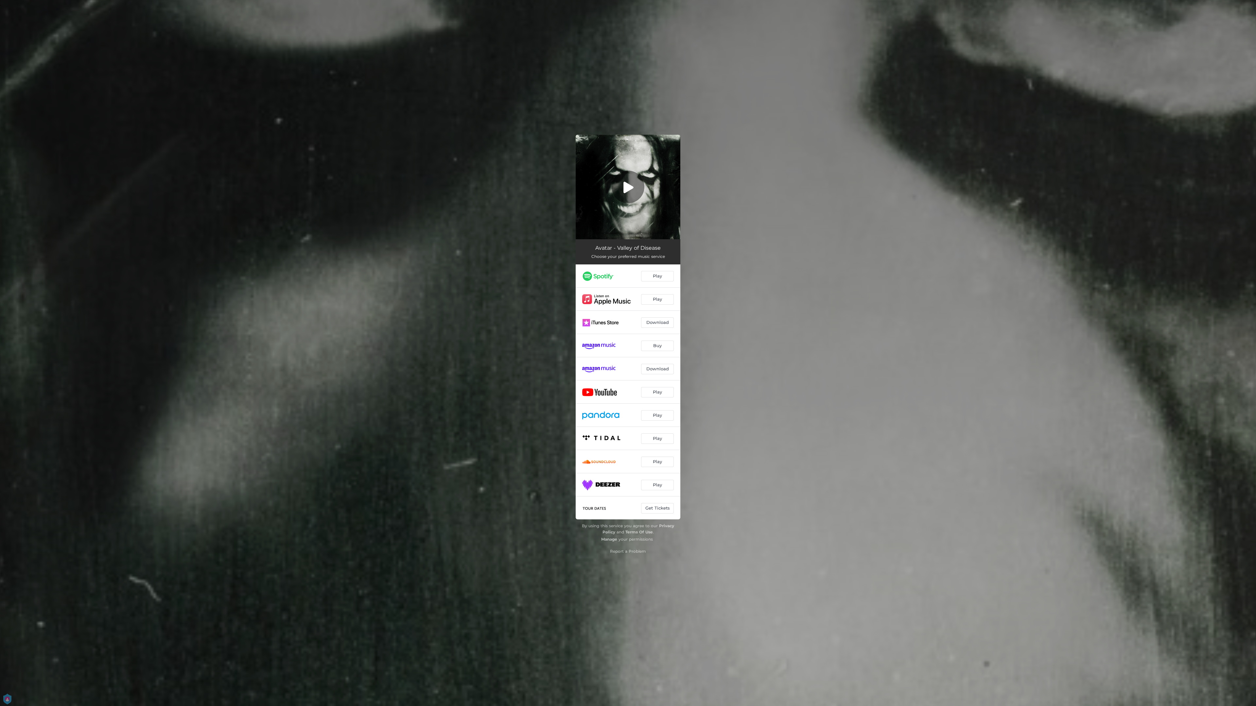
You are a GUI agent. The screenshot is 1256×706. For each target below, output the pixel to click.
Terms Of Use (639, 532)
